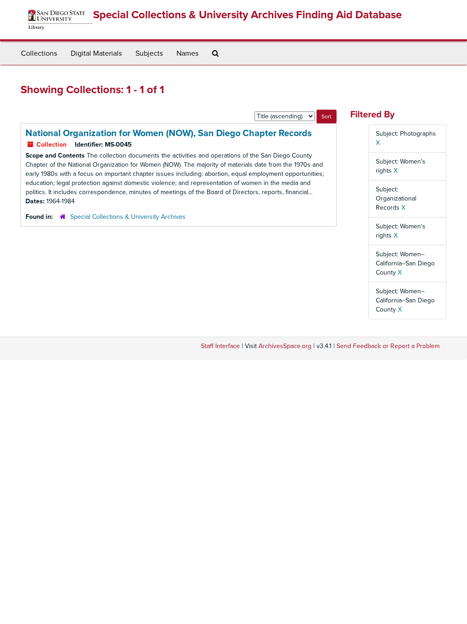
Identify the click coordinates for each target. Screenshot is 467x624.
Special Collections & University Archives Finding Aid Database (247, 14)
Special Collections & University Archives (128, 217)
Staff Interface (220, 346)
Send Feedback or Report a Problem (388, 346)
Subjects (149, 53)
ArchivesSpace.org (285, 346)
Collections (39, 53)
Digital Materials (96, 53)
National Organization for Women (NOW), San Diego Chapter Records (169, 133)
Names (187, 53)
